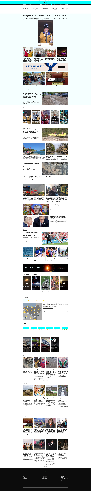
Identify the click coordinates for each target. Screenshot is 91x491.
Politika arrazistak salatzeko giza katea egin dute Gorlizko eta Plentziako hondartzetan (32, 131)
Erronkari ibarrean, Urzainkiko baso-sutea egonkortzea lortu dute (31, 165)
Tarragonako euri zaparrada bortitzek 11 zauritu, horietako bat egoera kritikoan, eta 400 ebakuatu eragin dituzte (32, 95)
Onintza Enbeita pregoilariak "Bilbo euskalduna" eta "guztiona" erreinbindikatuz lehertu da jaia (44, 16)
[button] (68, 116)
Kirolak (25, 230)
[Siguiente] (67, 9)
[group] (27, 117)
